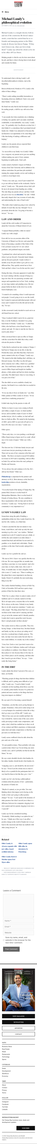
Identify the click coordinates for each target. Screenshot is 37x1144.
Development (6, 1071)
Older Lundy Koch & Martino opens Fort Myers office (9, 859)
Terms (4, 1093)
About (4, 1085)
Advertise (18, 1028)
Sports (4, 1059)
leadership (5, 482)
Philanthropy (6, 476)
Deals (4, 1068)
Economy (5, 1076)
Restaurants (6, 1054)
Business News (7, 1046)
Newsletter (19, 1022)
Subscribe (25, 1128)
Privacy (4, 1090)
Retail (4, 1051)
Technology (5, 1057)
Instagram (5, 1102)
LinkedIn (5, 1109)
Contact (18, 1034)
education (19, 194)
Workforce (5, 1073)
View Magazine (18, 1016)
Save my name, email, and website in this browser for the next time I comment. (18, 940)
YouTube (5, 1107)
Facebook (5, 1104)
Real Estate (6, 1049)
